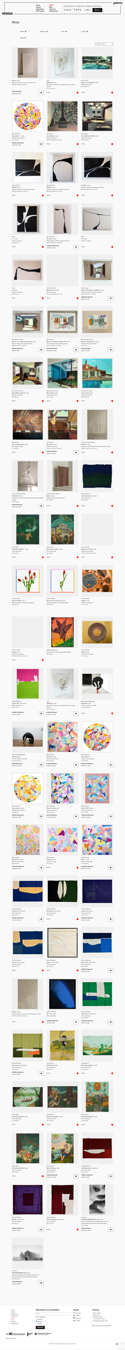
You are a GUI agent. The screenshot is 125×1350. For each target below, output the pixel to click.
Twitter (77, 1315)
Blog (50, 7)
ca (85, 10)
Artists (38, 7)
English (40, 1321)
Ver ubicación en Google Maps (102, 1326)
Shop (51, 5)
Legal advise (73, 1343)
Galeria (117, 3)
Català (40, 1324)
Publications (53, 11)
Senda (7, 14)
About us (52, 9)
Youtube (77, 1321)
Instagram (78, 1318)
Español (40, 1319)
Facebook (78, 1313)
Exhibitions (40, 9)
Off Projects (40, 11)
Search (68, 10)
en (87, 10)
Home (38, 5)
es (90, 10)
